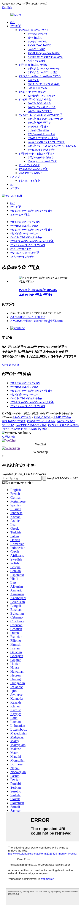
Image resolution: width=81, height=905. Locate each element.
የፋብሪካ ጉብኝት (29, 180)
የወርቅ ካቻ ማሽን (39, 122)
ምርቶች (15, 26)
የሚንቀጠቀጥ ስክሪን (41, 157)
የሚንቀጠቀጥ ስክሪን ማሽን (36, 153)
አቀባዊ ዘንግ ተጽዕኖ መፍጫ (45, 57)
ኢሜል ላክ (8, 436)
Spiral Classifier (38, 130)
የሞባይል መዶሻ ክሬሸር (42, 72)
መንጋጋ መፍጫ (37, 33)
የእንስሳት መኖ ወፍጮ (33, 91)
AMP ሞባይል (62, 417)
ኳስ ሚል (33, 80)
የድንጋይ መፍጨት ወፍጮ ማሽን (40, 76)
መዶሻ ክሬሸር (36, 49)
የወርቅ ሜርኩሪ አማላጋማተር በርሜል (52, 146)
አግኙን (14, 188)
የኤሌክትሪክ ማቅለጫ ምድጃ (46, 142)
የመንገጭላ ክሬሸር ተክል (31, 425)
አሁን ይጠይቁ (10, 364)
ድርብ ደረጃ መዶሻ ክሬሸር (44, 53)
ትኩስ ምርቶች (22, 417)
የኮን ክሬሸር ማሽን (13, 421)
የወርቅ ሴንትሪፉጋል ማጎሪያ (45, 118)
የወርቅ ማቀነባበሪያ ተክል (35, 99)
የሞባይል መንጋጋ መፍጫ (43, 68)
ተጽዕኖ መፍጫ (37, 41)
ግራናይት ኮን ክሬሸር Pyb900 (29, 429)
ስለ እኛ (15, 176)
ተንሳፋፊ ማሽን (38, 126)
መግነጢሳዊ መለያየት (41, 149)
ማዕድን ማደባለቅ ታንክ (43, 138)
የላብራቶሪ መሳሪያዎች (33, 169)
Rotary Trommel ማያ (42, 161)
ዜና (12, 184)
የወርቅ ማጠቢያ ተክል (42, 107)
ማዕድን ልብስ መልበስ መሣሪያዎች (40, 115)
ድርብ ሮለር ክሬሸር (39, 45)
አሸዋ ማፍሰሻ (36, 60)
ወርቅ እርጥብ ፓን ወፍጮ (44, 84)
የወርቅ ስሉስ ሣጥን (40, 111)
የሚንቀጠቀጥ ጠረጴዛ (41, 134)
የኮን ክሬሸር (35, 37)
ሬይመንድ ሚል (37, 88)
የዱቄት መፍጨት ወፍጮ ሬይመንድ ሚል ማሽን (38, 292)
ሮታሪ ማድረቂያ (29, 165)
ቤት (12, 22)
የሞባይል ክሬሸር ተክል (33, 64)
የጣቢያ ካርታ (42, 417)
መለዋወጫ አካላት (30, 173)
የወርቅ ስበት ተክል (39, 103)
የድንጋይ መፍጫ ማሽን (34, 30)
